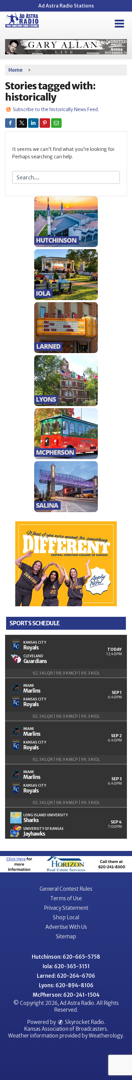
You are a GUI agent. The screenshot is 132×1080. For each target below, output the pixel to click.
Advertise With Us (66, 927)
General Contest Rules (66, 889)
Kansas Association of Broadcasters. (66, 1029)
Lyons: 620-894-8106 (66, 985)
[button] (119, 23)
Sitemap (66, 936)
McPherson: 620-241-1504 (66, 995)
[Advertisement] (66, 46)
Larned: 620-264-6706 (66, 976)
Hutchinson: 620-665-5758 (66, 957)
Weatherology (106, 1035)
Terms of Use (66, 898)
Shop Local (66, 917)
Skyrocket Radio (84, 1022)
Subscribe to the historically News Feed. (56, 109)
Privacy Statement (66, 908)
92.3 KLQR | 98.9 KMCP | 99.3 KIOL (66, 673)
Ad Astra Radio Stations (66, 6)
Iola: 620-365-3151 (66, 966)
